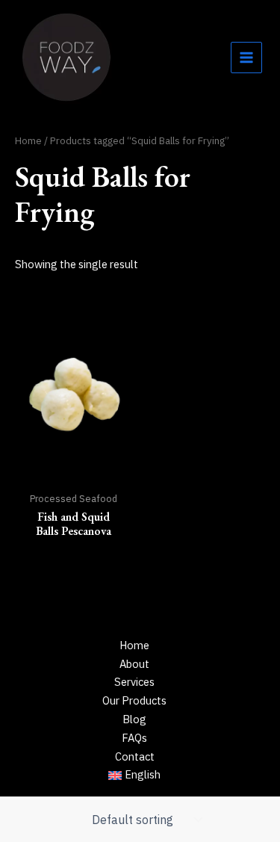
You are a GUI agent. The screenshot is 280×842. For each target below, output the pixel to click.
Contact (135, 756)
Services (134, 682)
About (134, 664)
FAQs (134, 738)
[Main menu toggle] (246, 57)
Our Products (134, 700)
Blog (134, 719)
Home (28, 140)
